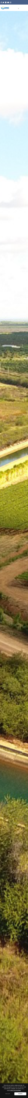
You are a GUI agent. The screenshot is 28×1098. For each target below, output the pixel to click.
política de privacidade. (15, 1090)
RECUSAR (7, 1093)
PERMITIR (20, 1093)
